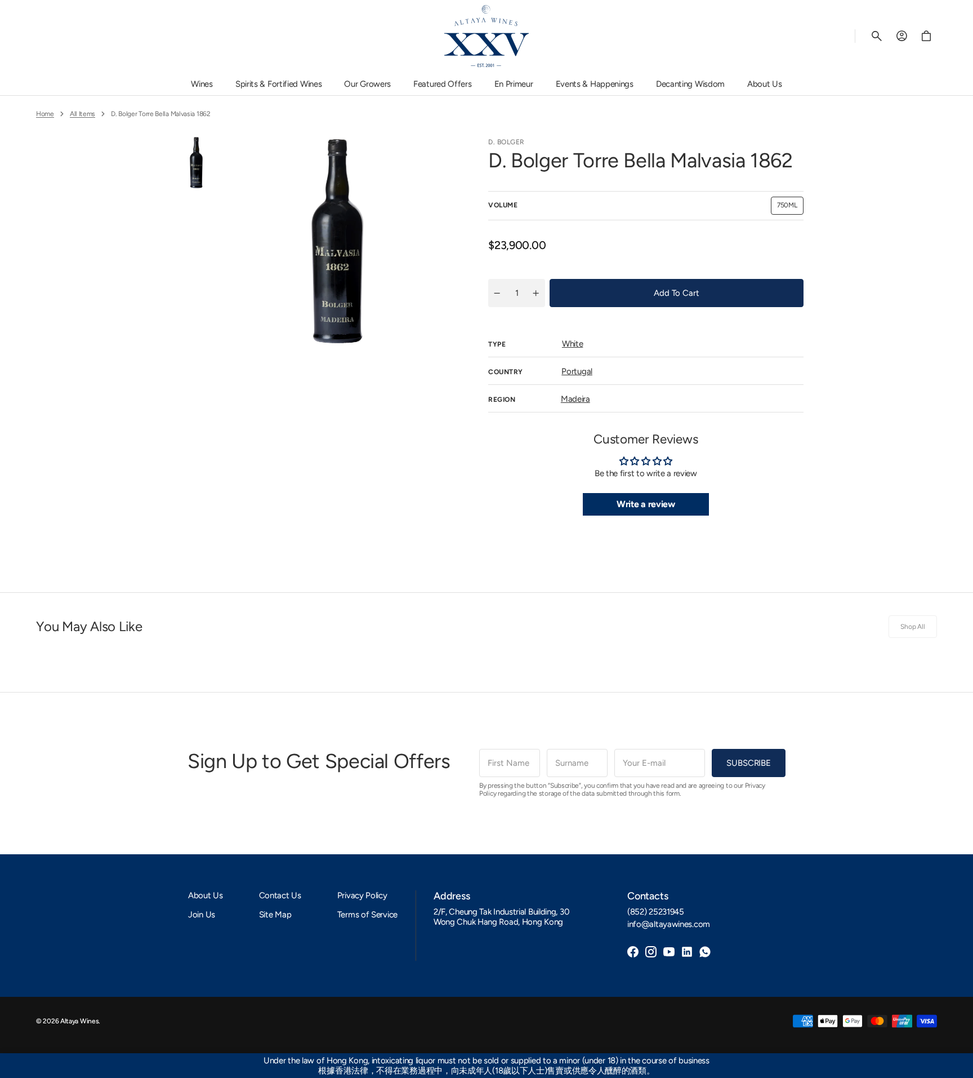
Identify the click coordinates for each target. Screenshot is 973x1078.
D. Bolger (506, 142)
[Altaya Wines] (486, 36)
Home (45, 114)
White (572, 344)
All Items (82, 114)
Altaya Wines (79, 1021)
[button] (876, 36)
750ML (790, 207)
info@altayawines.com (668, 924)
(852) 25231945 (655, 912)
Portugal (576, 371)
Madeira (575, 399)
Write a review (646, 504)
